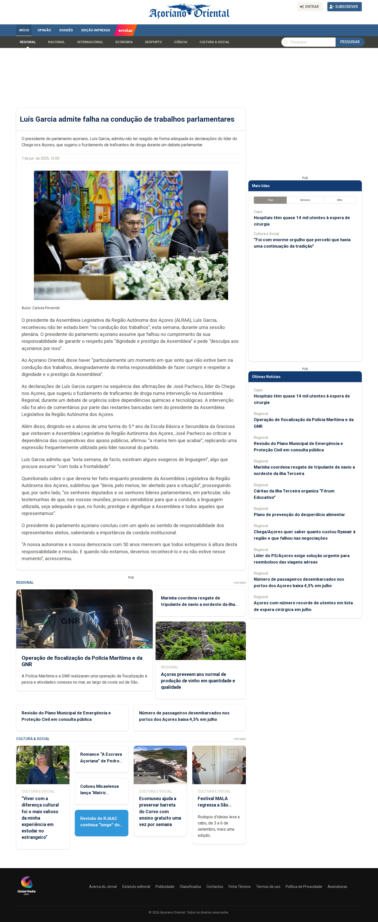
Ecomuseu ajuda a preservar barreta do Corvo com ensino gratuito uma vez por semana (160, 811)
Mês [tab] (340, 200)
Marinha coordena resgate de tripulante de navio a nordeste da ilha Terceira (198, 604)
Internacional (90, 42)
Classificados (190, 887)
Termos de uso (268, 887)
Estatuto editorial (136, 887)
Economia (124, 42)
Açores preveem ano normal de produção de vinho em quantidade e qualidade (198, 681)
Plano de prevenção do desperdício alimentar (299, 514)
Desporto (153, 42)
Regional (28, 42)
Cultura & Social (215, 42)
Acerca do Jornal (103, 887)
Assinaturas (337, 887)
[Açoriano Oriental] (26, 896)
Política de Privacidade (304, 887)
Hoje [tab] (270, 200)
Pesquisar (350, 42)
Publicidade (165, 887)
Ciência (180, 42)
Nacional (56, 42)
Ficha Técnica (239, 887)
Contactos (214, 887)
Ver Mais (240, 583)
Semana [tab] (305, 200)
